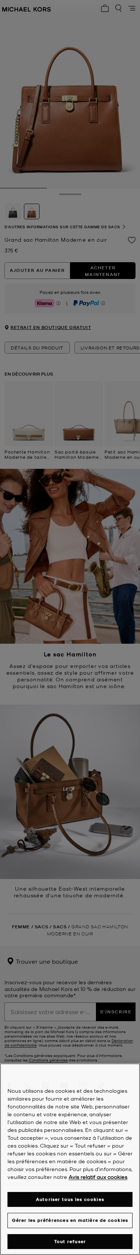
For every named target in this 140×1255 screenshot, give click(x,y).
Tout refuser (70, 1241)
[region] (70, 1159)
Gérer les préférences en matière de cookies (70, 1220)
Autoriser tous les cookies (70, 1199)
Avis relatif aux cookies (98, 1176)
